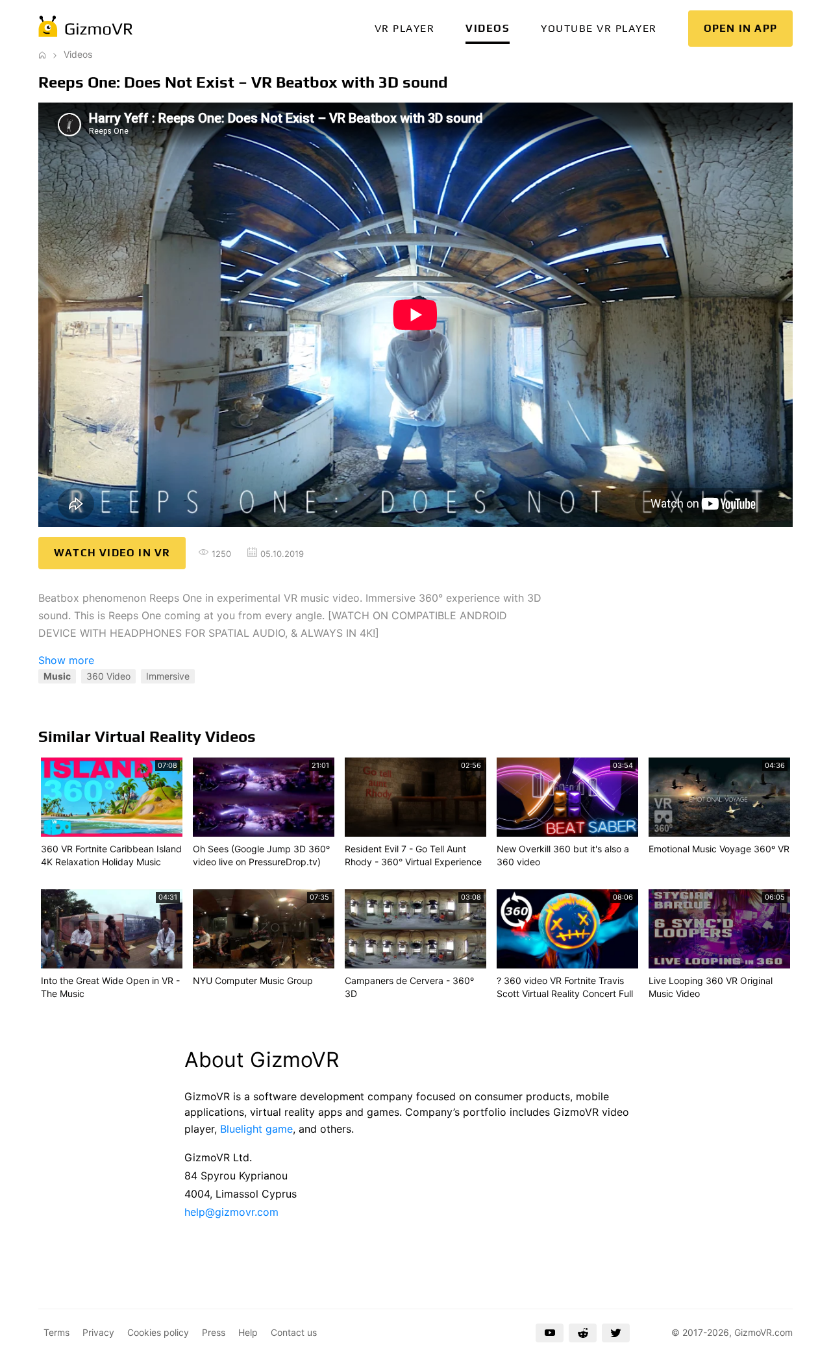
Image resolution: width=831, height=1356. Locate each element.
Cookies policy (158, 1332)
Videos (487, 28)
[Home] (42, 54)
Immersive (168, 676)
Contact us (294, 1332)
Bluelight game (256, 1128)
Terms (56, 1332)
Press (213, 1332)
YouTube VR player (599, 28)
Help (248, 1332)
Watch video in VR (112, 553)
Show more (66, 660)
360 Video (108, 676)
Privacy (98, 1332)
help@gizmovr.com (231, 1211)
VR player (405, 28)
